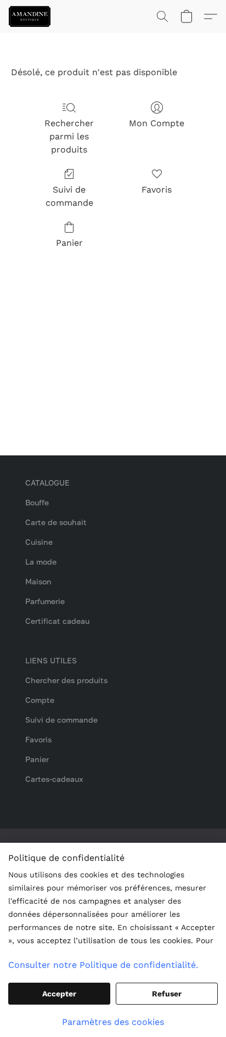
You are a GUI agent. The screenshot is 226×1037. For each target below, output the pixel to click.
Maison (38, 581)
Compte (39, 700)
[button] (31, 16)
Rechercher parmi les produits (69, 136)
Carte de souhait (56, 522)
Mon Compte (156, 123)
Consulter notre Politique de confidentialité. (103, 965)
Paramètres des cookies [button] (113, 1022)
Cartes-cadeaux (54, 779)
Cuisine (39, 541)
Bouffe (37, 502)
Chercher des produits (66, 680)
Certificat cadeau (57, 620)
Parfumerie (45, 601)
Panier (69, 243)
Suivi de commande (69, 196)
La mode (40, 561)
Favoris (157, 189)
